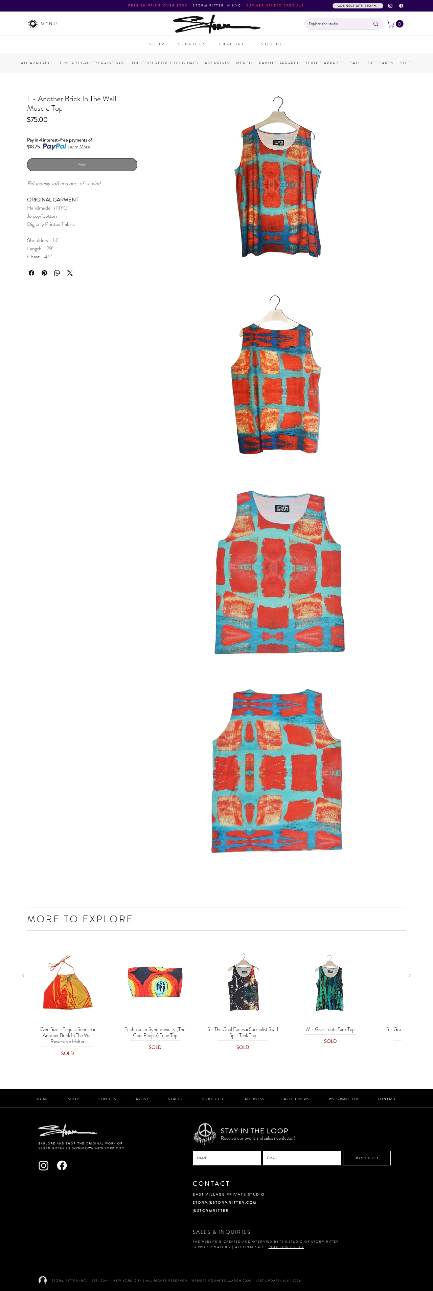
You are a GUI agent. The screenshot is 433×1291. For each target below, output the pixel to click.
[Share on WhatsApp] (57, 273)
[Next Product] (410, 975)
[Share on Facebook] (31, 273)
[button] (396, 23)
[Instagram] (390, 5)
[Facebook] (401, 5)
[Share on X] (70, 273)
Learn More (79, 146)
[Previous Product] (23, 975)
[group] (216, 1000)
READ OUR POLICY (286, 1247)
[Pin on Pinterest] (44, 273)
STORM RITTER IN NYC (217, 5)
